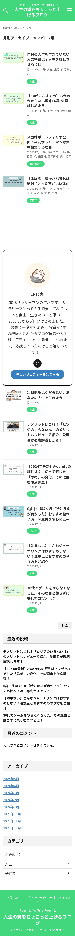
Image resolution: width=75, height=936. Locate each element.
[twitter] (37, 363)
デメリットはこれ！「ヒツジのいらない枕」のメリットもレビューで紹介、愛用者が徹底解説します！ (48, 432)
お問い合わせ (14, 897)
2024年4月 (11, 785)
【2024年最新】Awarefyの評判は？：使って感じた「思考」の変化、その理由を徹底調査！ (49, 474)
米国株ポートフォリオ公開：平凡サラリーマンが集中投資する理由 (48, 141)
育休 (54, 193)
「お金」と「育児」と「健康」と (37, 910)
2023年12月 (12, 813)
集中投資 (65, 156)
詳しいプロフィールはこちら (37, 374)
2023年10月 (12, 828)
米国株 (42, 156)
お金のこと (54, 152)
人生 (50, 69)
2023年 (18, 28)
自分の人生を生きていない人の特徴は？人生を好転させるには (48, 59)
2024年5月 (11, 778)
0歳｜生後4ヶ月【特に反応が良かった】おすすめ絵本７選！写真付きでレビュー (48, 514)
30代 (50, 111)
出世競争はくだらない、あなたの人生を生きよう (48, 395)
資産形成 (53, 156)
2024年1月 (11, 806)
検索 (65, 625)
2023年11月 (12, 820)
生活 (57, 69)
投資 (29, 156)
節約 (64, 111)
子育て (51, 189)
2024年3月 (11, 792)
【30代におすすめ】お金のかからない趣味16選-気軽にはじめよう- (49, 100)
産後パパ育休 (42, 193)
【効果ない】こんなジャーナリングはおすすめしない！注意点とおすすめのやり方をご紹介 (48, 553)
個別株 (66, 152)
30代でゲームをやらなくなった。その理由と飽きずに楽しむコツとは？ (48, 593)
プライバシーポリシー (39, 897)
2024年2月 (11, 799)
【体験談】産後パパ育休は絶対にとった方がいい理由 (48, 181)
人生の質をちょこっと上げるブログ (37, 12)
